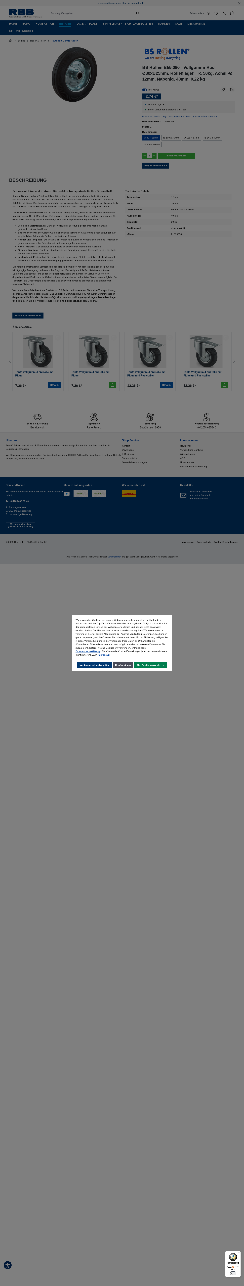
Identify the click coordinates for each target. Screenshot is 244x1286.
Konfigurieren (123, 665)
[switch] (233, 1273)
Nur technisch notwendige (95, 665)
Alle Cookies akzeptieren (150, 665)
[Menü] (239, 1253)
